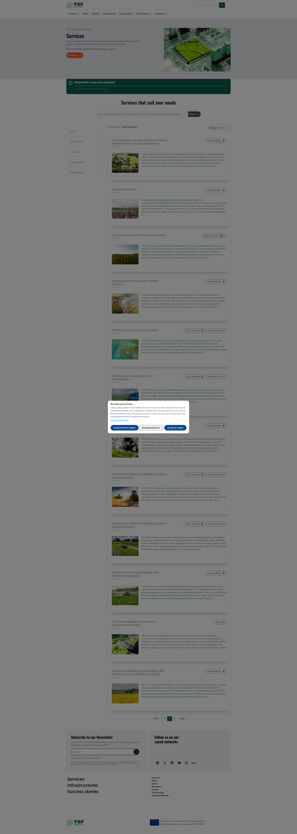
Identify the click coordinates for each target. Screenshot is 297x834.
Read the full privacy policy (120, 420)
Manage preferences (151, 428)
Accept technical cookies (124, 428)
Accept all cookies (175, 428)
